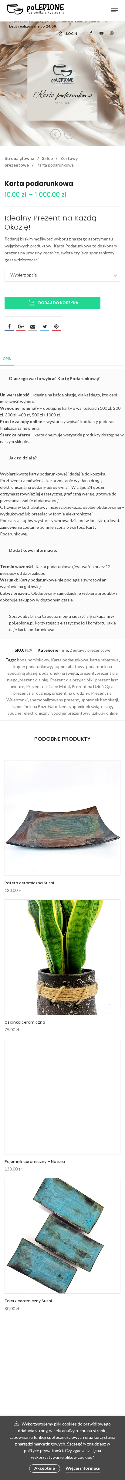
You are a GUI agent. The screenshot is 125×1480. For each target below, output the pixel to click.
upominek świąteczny (92, 706)
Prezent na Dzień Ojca (92, 686)
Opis (7, 358)
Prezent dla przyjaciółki (71, 679)
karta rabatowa (104, 659)
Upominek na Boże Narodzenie (41, 706)
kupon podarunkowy (32, 666)
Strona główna (19, 158)
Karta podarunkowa (69, 659)
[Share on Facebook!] (9, 326)
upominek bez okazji (99, 699)
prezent (87, 673)
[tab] (7, 358)
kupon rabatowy (69, 666)
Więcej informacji (83, 1468)
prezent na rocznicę (31, 693)
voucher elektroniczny (28, 713)
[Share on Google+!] (20, 326)
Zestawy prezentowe (90, 650)
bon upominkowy (33, 659)
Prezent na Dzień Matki (48, 686)
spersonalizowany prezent (54, 699)
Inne (63, 650)
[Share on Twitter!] (44, 326)
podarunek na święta (58, 673)
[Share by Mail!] (32, 326)
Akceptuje (44, 1468)
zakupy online (105, 713)
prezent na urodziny (70, 693)
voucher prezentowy (70, 713)
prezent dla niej (33, 679)
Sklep (47, 158)
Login (71, 33)
